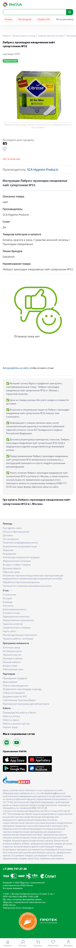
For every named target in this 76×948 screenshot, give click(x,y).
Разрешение (9, 554)
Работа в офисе (11, 720)
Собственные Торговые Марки (19, 700)
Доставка (8, 535)
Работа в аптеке (11, 716)
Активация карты (12, 651)
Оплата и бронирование (16, 532)
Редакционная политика (16, 616)
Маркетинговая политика (17, 561)
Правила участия (12, 655)
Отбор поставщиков (14, 693)
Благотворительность (15, 609)
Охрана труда (10, 727)
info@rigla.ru (28, 908)
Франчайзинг (10, 682)
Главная (6, 36)
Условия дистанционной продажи (21, 557)
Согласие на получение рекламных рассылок (27, 586)
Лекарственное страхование (18, 620)
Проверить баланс (13, 658)
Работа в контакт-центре (16, 724)
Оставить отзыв (11, 613)
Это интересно (11, 539)
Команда (7, 602)
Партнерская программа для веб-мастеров (26, 704)
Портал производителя (15, 686)
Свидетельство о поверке (17, 628)
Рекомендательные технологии (20, 635)
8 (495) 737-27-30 (38, 808)
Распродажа (24, 19)
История (7, 598)
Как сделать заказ (12, 528)
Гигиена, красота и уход (23, 36)
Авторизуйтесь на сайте (16, 368)
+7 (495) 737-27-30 (15, 869)
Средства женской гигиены (50, 36)
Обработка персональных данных (21, 582)
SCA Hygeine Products (42, 170)
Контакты (8, 606)
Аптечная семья (11, 647)
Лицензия (8, 550)
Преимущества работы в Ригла (19, 713)
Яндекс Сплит (10, 61)
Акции (8, 19)
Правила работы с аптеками (18, 639)
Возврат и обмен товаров (17, 565)
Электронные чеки (13, 669)
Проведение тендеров (15, 678)
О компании (9, 595)
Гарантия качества (13, 624)
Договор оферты (12, 568)
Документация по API (14, 696)
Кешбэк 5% (44, 19)
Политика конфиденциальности (20, 542)
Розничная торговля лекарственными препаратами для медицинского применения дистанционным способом (33, 577)
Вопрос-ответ (10, 666)
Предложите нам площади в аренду (22, 689)
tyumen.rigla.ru (52, 793)
